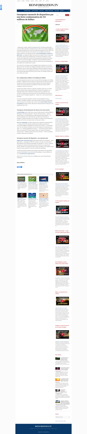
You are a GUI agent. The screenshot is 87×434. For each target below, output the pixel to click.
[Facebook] (1, 6)
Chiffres (40, 0)
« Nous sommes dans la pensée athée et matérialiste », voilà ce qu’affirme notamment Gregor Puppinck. (61, 76)
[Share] (1, 9)
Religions (42, 10)
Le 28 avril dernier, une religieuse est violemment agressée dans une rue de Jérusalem (61, 119)
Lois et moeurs (35, 10)
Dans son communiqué (22, 122)
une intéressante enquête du (27, 153)
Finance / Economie (49, 10)
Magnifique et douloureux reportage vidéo (62, 341)
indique (20, 112)
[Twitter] (1, 7)
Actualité (23, 0)
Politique (57, 10)
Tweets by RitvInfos (58, 98)
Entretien (32, 0)
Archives (47, 0)
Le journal (18, 0)
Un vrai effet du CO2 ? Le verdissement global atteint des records (65, 358)
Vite (43, 0)
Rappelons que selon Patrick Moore (25, 140)
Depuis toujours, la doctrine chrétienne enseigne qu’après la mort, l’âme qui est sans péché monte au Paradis (61, 184)
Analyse (36, 0)
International (27, 10)
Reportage (27, 0)
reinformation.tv (43, 5)
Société (62, 10)
